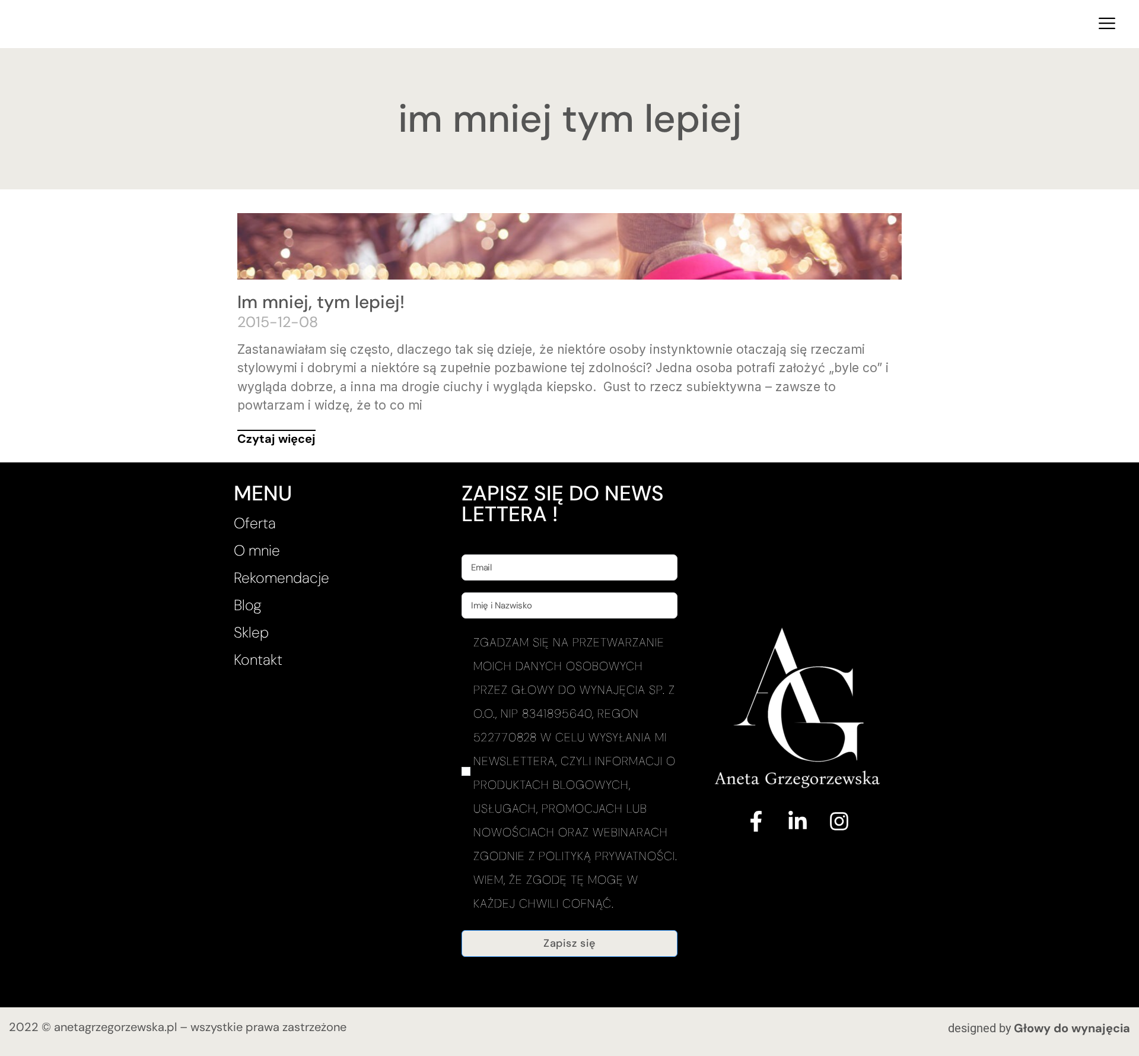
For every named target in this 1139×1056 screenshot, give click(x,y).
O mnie (257, 550)
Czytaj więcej (276, 438)
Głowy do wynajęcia (1072, 1028)
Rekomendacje (281, 578)
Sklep (251, 632)
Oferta (255, 523)
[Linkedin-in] (797, 821)
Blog (248, 605)
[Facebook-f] (756, 821)
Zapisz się (569, 943)
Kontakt (258, 660)
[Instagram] (839, 821)
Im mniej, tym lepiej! (321, 301)
